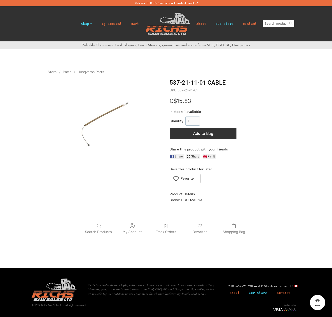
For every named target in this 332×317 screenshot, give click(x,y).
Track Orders (166, 232)
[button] (185, 178)
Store (52, 72)
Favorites (199, 232)
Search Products (98, 232)
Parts (67, 72)
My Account (132, 232)
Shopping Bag (234, 232)
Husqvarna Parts (90, 72)
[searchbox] (278, 23)
